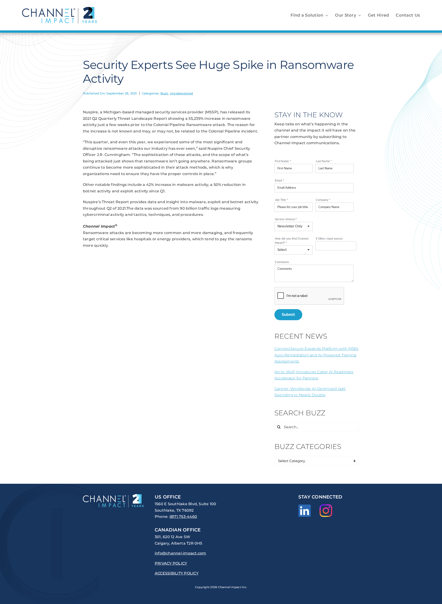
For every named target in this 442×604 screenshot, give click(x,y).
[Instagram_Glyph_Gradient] (326, 506)
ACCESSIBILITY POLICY (176, 573)
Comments (282, 262)
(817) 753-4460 (183, 516)
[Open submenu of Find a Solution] (325, 15)
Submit (288, 314)
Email (279, 180)
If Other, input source (329, 238)
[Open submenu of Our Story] (358, 15)
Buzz (164, 93)
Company (323, 200)
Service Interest (286, 219)
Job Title (281, 200)
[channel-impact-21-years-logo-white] (113, 496)
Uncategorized (181, 93)
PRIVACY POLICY (171, 563)
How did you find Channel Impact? (292, 240)
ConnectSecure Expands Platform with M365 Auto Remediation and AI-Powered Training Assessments (316, 355)
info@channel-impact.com (180, 553)
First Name (283, 161)
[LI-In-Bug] (304, 506)
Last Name (324, 161)
